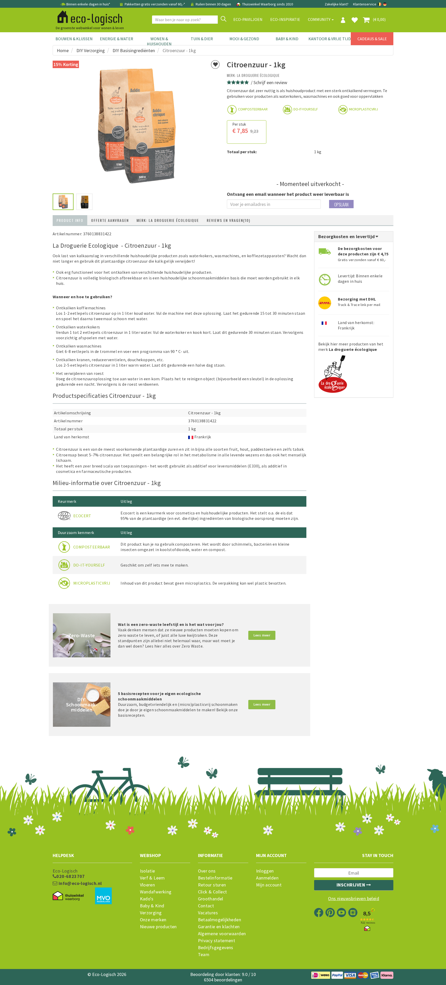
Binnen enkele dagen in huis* (88, 4)
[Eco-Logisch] (88, 17)
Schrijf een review (270, 82)
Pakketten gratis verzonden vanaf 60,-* (155, 4)
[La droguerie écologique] (332, 372)
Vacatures (208, 913)
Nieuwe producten (158, 927)
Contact (206, 906)
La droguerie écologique (258, 75)
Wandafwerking (156, 892)
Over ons (207, 871)
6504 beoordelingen (223, 980)
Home (63, 50)
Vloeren (147, 885)
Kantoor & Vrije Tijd (329, 38)
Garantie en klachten (219, 927)
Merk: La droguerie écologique (168, 220)
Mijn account (269, 885)
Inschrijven (351, 885)
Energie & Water (116, 38)
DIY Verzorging (90, 50)
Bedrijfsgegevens (215, 947)
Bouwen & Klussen (74, 38)
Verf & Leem (152, 878)
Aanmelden (267, 878)
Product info (70, 220)
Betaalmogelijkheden (219, 920)
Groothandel (210, 899)
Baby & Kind (287, 38)
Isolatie (147, 871)
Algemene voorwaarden (222, 933)
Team (204, 954)
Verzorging (151, 913)
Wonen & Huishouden (159, 41)
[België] (380, 4)
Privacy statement (216, 940)
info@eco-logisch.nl (79, 883)
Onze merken (153, 920)
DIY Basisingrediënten (134, 50)
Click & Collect (212, 892)
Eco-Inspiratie (285, 19)
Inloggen (265, 871)
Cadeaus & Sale (372, 38)
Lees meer (261, 635)
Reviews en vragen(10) (228, 220)
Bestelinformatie (215, 878)
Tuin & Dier (202, 38)
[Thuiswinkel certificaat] (68, 896)
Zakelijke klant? (336, 4)
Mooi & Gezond (244, 38)
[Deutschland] (385, 4)
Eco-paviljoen (247, 19)
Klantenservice (364, 4)
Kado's (147, 899)
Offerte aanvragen (110, 220)
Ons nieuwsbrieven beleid (353, 898)
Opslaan (341, 204)
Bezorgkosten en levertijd (347, 236)
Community (319, 19)
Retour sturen (212, 885)
